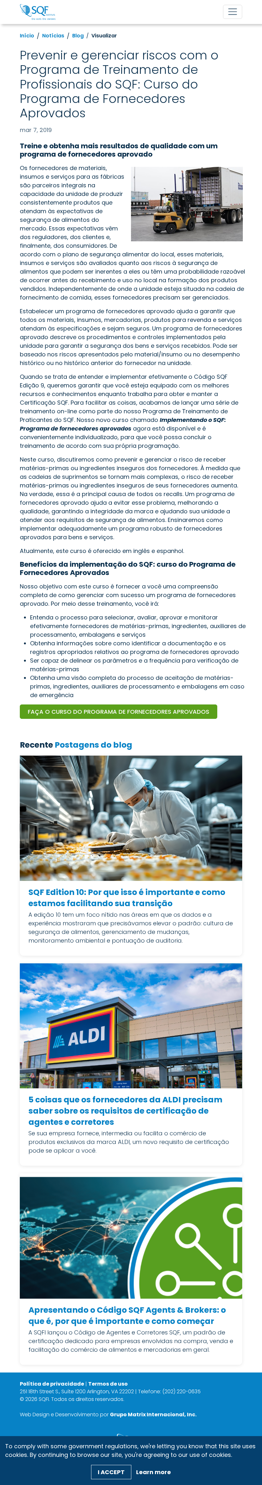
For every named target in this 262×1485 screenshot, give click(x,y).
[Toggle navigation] (232, 12)
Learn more (153, 1472)
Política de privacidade (52, 1384)
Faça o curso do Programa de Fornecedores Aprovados (118, 712)
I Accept (111, 1472)
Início (27, 35)
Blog (78, 35)
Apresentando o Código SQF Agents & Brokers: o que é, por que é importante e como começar (127, 1315)
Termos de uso (108, 1384)
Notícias (53, 35)
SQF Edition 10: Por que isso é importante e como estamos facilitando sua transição (126, 898)
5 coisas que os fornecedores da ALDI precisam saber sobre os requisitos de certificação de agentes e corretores (125, 1111)
